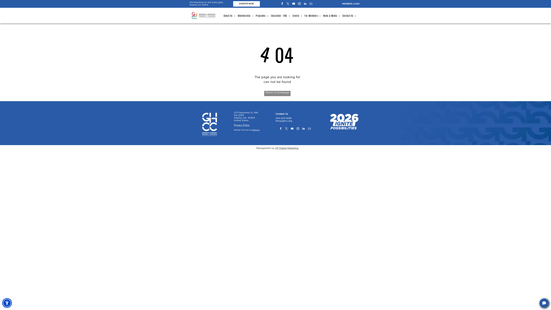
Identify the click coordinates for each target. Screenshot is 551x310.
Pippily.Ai (256, 130)
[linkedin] (305, 4)
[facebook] (282, 4)
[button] (7, 303)
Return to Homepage (277, 92)
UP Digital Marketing (286, 148)
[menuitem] (229, 15)
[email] (311, 4)
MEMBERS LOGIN (350, 4)
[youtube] (294, 4)
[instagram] (299, 4)
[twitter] (288, 4)
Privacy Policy (242, 125)
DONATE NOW (246, 4)
